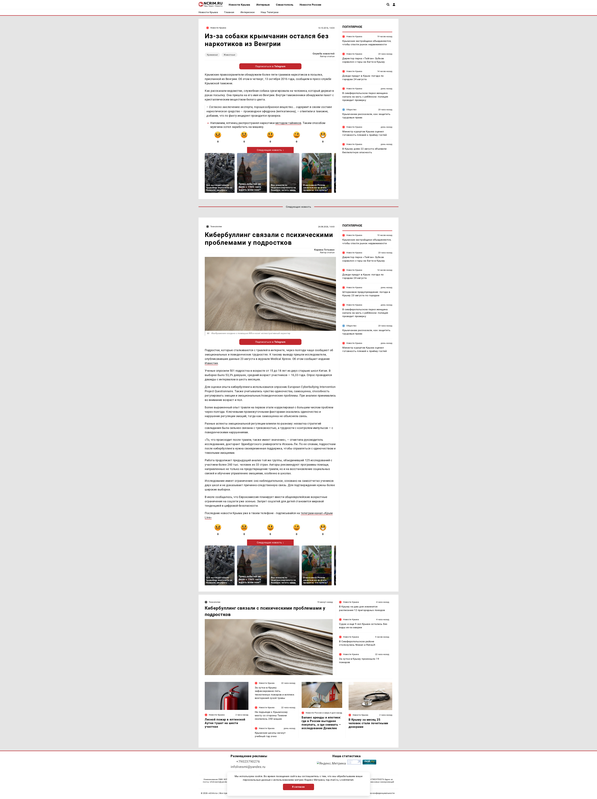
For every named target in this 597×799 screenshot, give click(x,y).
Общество (351, 109)
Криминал (212, 54)
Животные (229, 54)
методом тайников (288, 123)
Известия (211, 363)
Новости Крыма (218, 28)
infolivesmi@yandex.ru (248, 767)
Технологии (216, 226)
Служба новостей (323, 53)
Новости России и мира (317, 713)
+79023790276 (248, 761)
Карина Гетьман (324, 249)
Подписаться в (270, 66)
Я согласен (298, 786)
